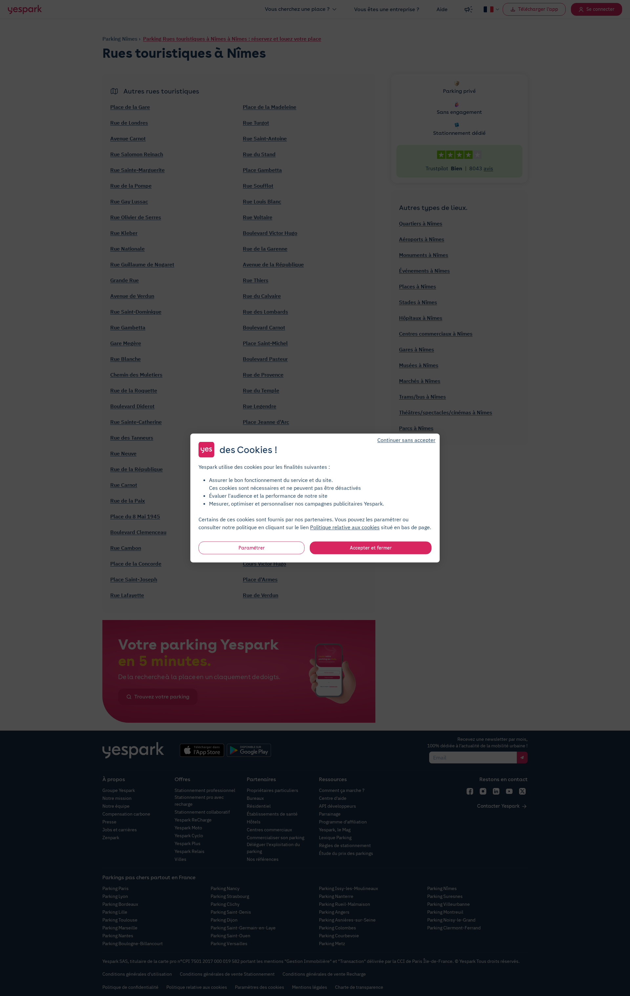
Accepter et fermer (371, 547)
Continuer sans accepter (406, 440)
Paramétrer (252, 547)
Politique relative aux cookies (345, 527)
